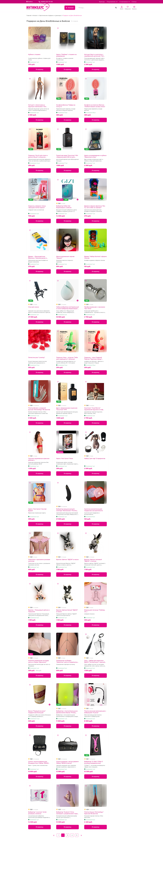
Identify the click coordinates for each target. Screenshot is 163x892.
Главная (29, 15)
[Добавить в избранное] (30, 28)
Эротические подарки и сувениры (50, 15)
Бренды (102, 2)
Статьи (134, 2)
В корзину (39, 69)
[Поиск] (116, 7)
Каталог (71, 8)
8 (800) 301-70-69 (47, 1)
